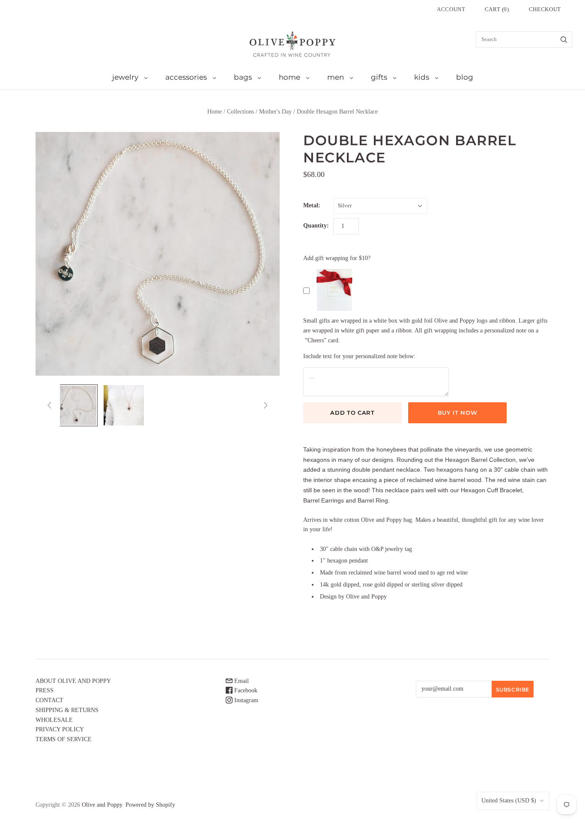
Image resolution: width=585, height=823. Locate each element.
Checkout (545, 9)
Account (451, 9)
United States (508, 800)
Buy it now (458, 412)
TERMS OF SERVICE (64, 739)
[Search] (563, 39)
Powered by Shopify (150, 805)
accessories (186, 77)
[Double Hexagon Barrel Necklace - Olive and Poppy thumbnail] (77, 405)
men (335, 77)
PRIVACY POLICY (60, 729)
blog (464, 77)
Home (214, 111)
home (289, 77)
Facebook (245, 690)
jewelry (125, 77)
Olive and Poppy (102, 805)
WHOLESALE (54, 720)
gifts (379, 77)
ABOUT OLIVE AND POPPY (73, 681)
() (497, 9)
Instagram (245, 700)
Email (241, 681)
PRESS (45, 690)
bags (243, 77)
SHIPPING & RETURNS (67, 710)
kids (421, 77)
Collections (240, 111)
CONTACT (49, 700)
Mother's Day (275, 111)
